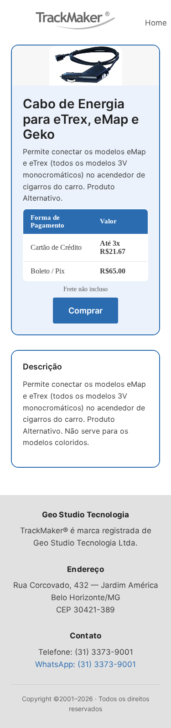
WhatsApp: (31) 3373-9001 (85, 664)
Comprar (85, 310)
